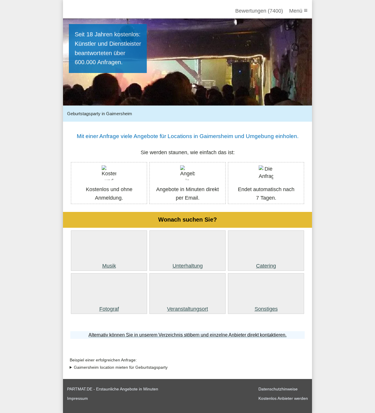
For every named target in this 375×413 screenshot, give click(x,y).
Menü (298, 10)
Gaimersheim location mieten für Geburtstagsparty (121, 367)
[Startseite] (98, 10)
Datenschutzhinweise (278, 389)
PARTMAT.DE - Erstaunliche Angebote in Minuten (112, 389)
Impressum (77, 398)
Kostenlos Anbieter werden (283, 398)
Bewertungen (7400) (259, 11)
